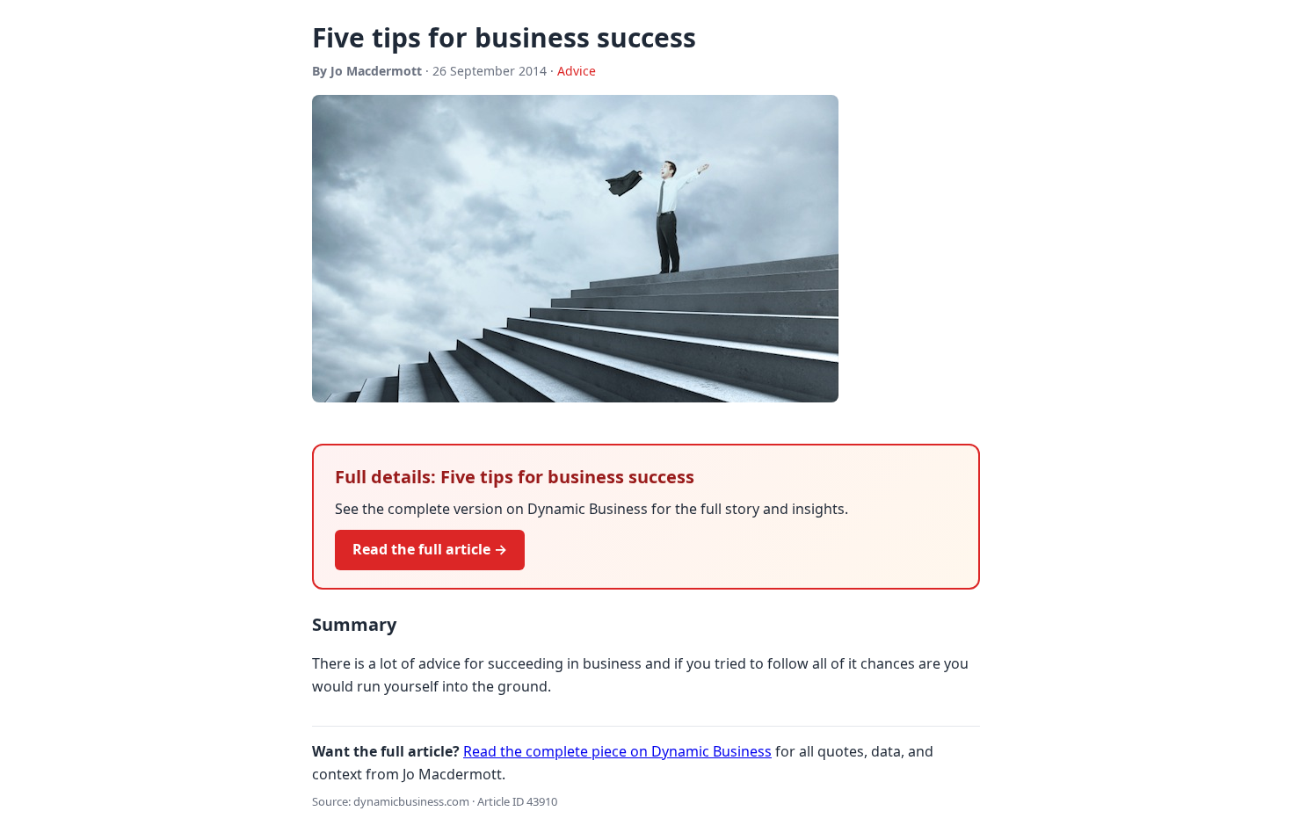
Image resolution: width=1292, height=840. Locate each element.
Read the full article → (429, 549)
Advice (576, 70)
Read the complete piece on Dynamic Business (617, 751)
